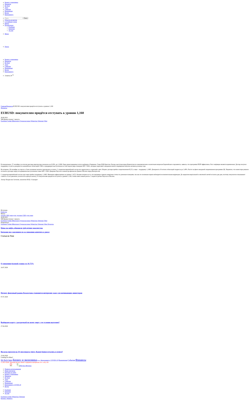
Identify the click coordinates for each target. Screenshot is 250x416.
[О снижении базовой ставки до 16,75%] (20, 260)
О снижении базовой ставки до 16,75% (17, 264)
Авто (6, 7)
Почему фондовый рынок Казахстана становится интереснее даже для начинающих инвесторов (41, 293)
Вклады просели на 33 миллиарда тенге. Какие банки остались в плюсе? (32, 352)
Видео (7, 13)
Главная (3, 106)
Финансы (8, 4)
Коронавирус (9, 15)
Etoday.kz (4, 212)
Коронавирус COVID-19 (49, 360)
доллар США (5, 215)
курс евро (30, 215)
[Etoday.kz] (15, 43)
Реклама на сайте (10, 372)
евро (11, 215)
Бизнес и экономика (11, 2)
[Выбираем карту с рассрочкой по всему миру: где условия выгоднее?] (20, 318)
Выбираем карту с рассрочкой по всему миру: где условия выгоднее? (30, 322)
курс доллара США (19, 215)
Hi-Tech (7, 6)
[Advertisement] (59, 91)
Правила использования (13, 369)
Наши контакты (10, 371)
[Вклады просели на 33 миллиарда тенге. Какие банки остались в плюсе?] (20, 348)
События (8, 9)
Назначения (8, 11)
